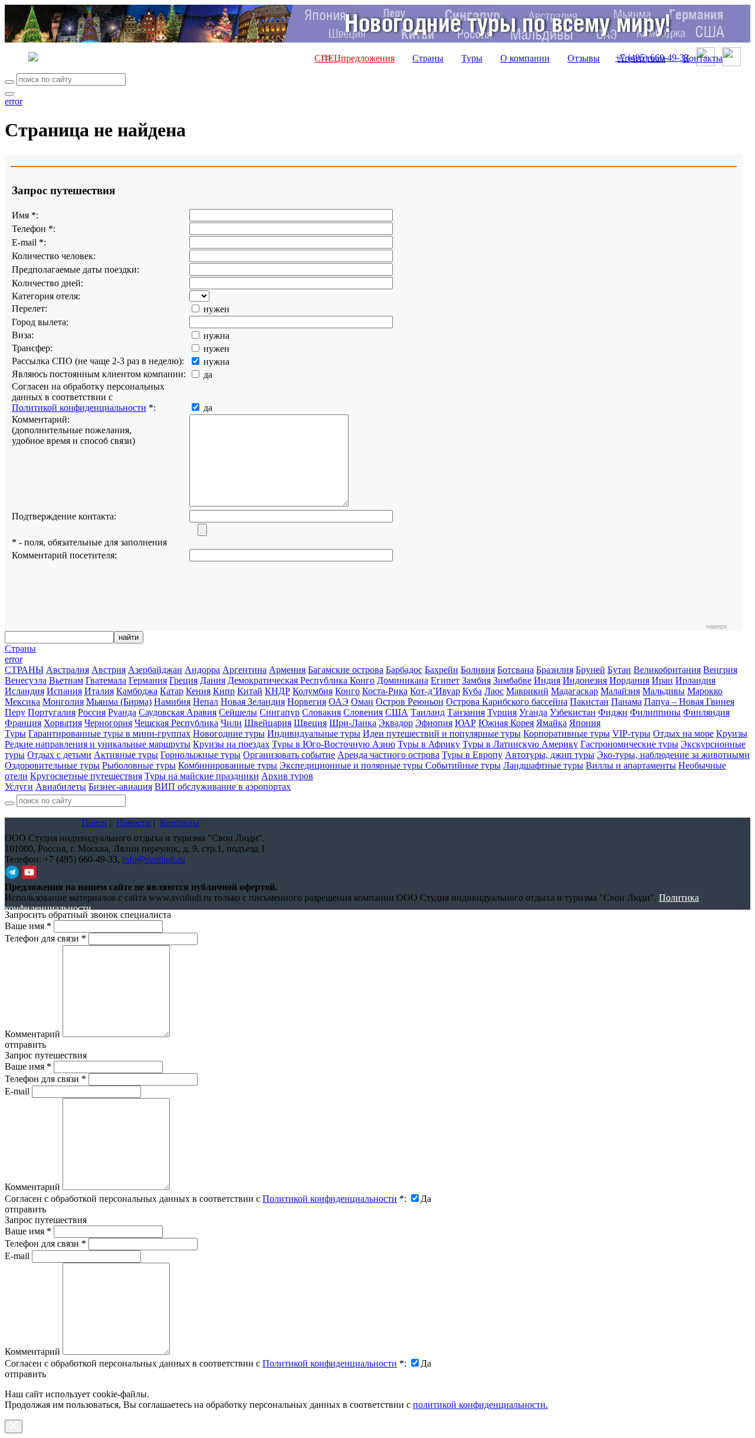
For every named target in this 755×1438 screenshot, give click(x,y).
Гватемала (106, 680)
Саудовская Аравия (177, 712)
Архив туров (287, 776)
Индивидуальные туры (313, 733)
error (13, 101)
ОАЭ (339, 702)
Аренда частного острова (388, 755)
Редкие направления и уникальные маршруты (98, 744)
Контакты (703, 58)
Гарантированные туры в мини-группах (109, 733)
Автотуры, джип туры (550, 755)
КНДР (277, 691)
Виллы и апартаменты (631, 765)
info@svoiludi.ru (153, 859)
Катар (171, 691)
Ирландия (695, 680)
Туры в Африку (429, 744)
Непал (205, 702)
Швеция (310, 723)
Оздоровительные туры (52, 765)
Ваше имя (28, 926)
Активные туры (126, 755)
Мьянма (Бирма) (119, 702)
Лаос (494, 691)
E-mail (17, 1091)
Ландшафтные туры (543, 765)
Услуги (19, 787)
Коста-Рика (385, 691)
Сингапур (280, 712)
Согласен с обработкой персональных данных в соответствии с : (205, 1199)
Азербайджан (155, 670)
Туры (471, 58)
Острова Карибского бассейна (506, 702)
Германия (148, 680)
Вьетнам (66, 680)
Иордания (629, 680)
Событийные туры (463, 765)
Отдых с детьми (59, 755)
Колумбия (313, 691)
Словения (363, 712)
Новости (133, 823)
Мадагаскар (574, 691)
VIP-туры (631, 733)
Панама (626, 702)
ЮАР (465, 723)
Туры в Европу (472, 755)
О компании (525, 58)
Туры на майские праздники (202, 776)
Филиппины (655, 712)
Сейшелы (238, 712)
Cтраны (20, 648)
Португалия (52, 712)
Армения (287, 670)
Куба (472, 691)
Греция (183, 680)
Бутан (619, 670)
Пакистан (589, 702)
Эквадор (396, 723)
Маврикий (527, 691)
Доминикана (402, 680)
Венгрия (720, 670)
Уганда (533, 712)
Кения (198, 691)
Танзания (466, 712)
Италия (99, 691)
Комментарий (32, 1034)
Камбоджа (136, 691)
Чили (231, 723)
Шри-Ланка (352, 723)
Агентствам (641, 58)
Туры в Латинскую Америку (520, 744)
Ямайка (551, 723)
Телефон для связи (45, 938)
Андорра (202, 670)
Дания (212, 680)
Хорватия (63, 723)
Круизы (731, 733)
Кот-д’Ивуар (435, 691)
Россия (92, 712)
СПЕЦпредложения (354, 58)
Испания (64, 691)
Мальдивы (663, 691)
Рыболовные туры (139, 765)
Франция (23, 723)
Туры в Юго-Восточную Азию (333, 744)
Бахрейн (441, 670)
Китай (249, 691)
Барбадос (404, 670)
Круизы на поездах (231, 744)
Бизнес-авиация (120, 787)
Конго (347, 691)
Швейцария (267, 723)
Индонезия (585, 680)
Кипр (224, 691)
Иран (662, 680)
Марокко (705, 691)
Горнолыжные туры (200, 755)
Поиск (94, 823)
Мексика (22, 702)
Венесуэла (26, 680)
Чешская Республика (176, 723)
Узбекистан (573, 712)
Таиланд (428, 712)
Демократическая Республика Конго (301, 680)
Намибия (172, 702)
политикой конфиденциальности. (480, 1405)
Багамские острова (345, 670)
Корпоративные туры (566, 733)
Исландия (24, 691)
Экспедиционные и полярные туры (352, 765)
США (396, 712)
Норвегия (306, 702)
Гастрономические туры (629, 744)
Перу (15, 712)
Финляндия (706, 712)
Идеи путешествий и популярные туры (442, 733)
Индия (547, 680)
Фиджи (613, 712)
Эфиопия (433, 723)
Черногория (108, 723)
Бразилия (554, 670)
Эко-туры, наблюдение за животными (673, 755)
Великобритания (667, 670)
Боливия (478, 670)
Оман (362, 702)
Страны (428, 58)
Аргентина (244, 670)
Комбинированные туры (227, 765)
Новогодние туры (229, 733)
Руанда (122, 712)
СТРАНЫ (24, 670)
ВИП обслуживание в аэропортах (223, 787)
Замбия (476, 680)
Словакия (321, 712)
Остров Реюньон (410, 702)
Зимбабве (512, 680)
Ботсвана (515, 670)
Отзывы (583, 58)
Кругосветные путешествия (86, 776)
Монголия (63, 702)
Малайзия (620, 691)
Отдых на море (683, 733)
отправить (25, 1374)
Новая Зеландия (253, 702)
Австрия (108, 670)
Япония (584, 723)
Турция (502, 712)
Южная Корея (506, 723)
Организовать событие (289, 755)
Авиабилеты (60, 787)
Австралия (67, 670)
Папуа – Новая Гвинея (689, 702)
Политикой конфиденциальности (79, 408)
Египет (445, 680)
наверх (716, 626)
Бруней (590, 670)
